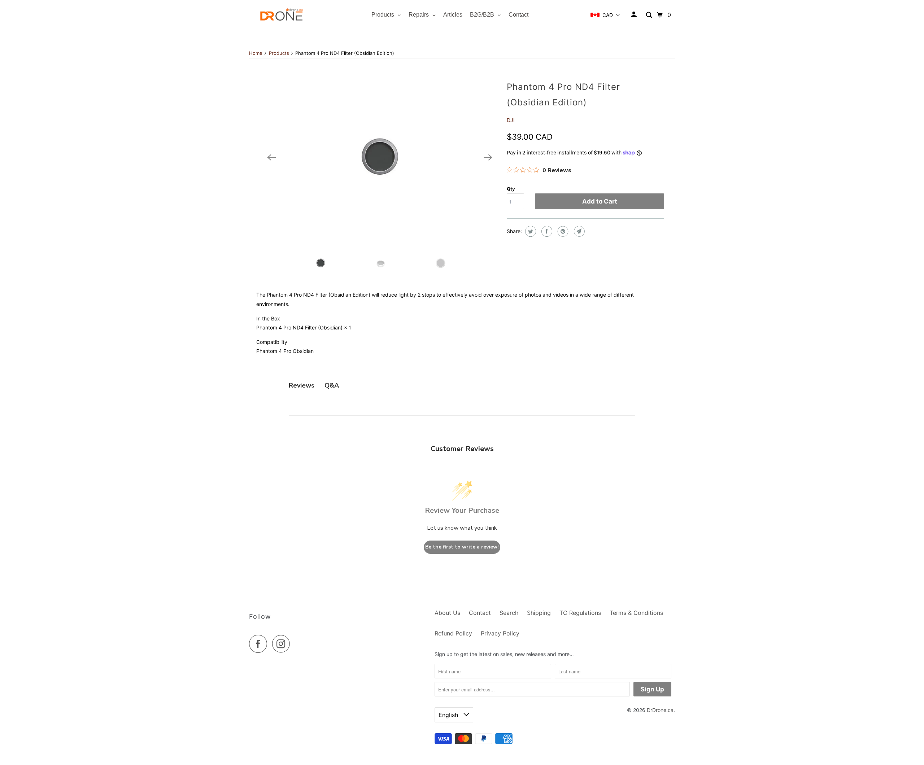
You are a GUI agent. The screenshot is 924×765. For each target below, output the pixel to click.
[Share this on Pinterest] (562, 231)
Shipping (539, 612)
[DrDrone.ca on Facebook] (260, 644)
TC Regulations (580, 612)
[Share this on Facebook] (546, 231)
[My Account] (634, 15)
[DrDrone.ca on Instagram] (283, 644)
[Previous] (271, 157)
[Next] (488, 157)
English (449, 714)
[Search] (649, 15)
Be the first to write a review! (462, 546)
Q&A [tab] (331, 385)
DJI (511, 120)
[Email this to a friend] (578, 231)
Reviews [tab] (301, 385)
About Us (447, 612)
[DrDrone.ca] (281, 15)
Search (509, 612)
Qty (511, 189)
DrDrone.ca (660, 710)
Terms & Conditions (636, 612)
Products (279, 53)
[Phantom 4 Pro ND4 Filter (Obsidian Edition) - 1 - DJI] (380, 157)
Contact (480, 612)
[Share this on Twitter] (529, 231)
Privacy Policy (500, 633)
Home (255, 53)
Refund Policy (453, 633)
